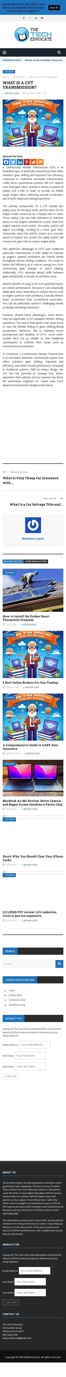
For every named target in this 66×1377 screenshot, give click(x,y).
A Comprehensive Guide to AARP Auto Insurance (30, 747)
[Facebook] (6, 162)
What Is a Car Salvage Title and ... (36, 504)
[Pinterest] (27, 162)
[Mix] (40, 162)
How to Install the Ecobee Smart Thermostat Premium (26, 618)
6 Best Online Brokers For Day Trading (30, 682)
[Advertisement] (33, 423)
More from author (36, 561)
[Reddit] (33, 162)
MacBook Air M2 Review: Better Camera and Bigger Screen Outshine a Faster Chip (32, 802)
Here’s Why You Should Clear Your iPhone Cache (33, 858)
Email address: (11, 1044)
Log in (12, 990)
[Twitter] (13, 162)
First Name (8, 1055)
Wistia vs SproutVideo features (43, 60)
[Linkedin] (20, 162)
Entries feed (15, 995)
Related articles (13, 561)
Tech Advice (9, 72)
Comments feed (17, 999)
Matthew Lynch (12, 93)
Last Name (8, 1066)
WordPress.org (17, 1004)
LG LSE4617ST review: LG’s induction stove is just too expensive (29, 914)
